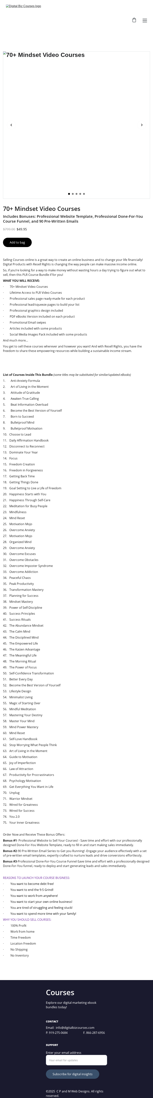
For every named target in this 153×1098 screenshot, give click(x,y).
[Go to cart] (134, 20)
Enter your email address (63, 1053)
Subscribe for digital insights (73, 1074)
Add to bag (17, 242)
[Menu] (145, 20)
